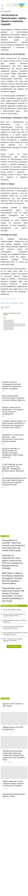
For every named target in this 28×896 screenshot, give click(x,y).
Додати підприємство (14, 646)
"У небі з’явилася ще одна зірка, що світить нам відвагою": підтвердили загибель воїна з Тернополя (13, 467)
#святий (3, 303)
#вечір (7, 303)
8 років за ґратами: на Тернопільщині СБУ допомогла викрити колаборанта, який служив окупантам (12, 452)
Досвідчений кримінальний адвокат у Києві (13, 795)
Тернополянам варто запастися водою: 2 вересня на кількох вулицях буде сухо (13, 398)
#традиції (21, 303)
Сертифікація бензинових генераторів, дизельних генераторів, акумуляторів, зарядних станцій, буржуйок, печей (13, 755)
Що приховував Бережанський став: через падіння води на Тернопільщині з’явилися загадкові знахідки (14, 481)
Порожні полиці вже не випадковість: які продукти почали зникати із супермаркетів (13, 410)
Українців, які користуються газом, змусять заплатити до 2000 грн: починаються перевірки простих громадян (12, 561)
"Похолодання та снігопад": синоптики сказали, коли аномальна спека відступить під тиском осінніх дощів (13, 545)
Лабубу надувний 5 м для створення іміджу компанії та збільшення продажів (13, 783)
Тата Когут (7, 307)
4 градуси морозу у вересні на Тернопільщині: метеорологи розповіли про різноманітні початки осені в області (14, 424)
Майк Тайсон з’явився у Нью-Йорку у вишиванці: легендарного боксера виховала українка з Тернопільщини (13, 578)
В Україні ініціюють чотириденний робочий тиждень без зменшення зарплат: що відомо (11, 385)
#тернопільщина (14, 303)
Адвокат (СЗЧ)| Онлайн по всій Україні (12, 705)
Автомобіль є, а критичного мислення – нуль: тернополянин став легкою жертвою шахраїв (13, 438)
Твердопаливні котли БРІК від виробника (12, 728)
